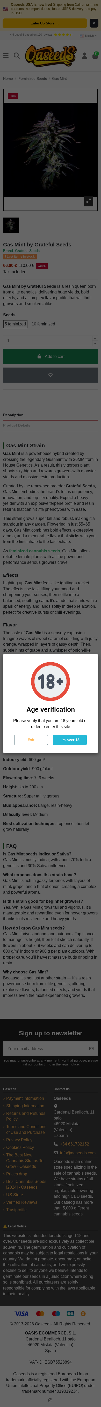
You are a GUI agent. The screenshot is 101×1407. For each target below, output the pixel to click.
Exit (31, 740)
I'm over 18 (70, 740)
